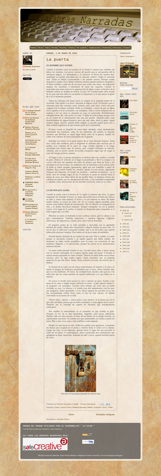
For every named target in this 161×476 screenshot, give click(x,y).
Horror (69, 407)
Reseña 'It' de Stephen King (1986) (134, 128)
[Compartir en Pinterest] (109, 404)
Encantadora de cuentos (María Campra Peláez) (31, 206)
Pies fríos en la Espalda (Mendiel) (32, 154)
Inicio (71, 414)
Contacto (126, 48)
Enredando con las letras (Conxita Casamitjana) (32, 142)
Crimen (57, 407)
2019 (125, 233)
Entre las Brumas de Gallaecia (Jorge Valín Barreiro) (32, 120)
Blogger (119, 455)
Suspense (97, 407)
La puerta (57, 59)
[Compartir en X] (105, 404)
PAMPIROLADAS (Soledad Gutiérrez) (31, 184)
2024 (125, 210)
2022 (125, 224)
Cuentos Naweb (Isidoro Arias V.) (31, 172)
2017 (125, 239)
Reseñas (63, 48)
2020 (125, 230)
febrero (127, 220)
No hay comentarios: (88, 404)
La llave (132, 157)
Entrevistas (117, 48)
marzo (127, 213)
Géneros (71, 48)
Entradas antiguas (105, 414)
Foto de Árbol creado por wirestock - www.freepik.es (42, 429)
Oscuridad (133, 100)
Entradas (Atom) (63, 419)
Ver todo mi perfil (29, 70)
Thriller (110, 407)
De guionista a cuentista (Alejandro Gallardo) (31, 192)
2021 (125, 227)
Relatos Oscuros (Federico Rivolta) (32, 128)
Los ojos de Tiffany (133, 181)
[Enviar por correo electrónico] (100, 404)
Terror (104, 407)
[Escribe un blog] (103, 404)
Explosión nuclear (133, 170)
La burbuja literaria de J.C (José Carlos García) (32, 112)
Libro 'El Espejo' (127, 63)
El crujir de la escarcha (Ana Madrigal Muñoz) (32, 160)
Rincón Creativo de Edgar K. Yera (33, 167)
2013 (125, 251)
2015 (125, 245)
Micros (40, 48)
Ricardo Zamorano (32, 66)
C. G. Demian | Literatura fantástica (31, 221)
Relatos (33, 48)
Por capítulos (82, 48)
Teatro (47, 48)
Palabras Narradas (79, 407)
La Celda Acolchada (29, 200)
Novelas (54, 48)
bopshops (96, 455)
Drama (63, 407)
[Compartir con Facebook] (107, 404)
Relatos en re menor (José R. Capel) (31, 134)
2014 (125, 248)
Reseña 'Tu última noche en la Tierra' (134, 139)
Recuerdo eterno (133, 113)
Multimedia (106, 48)
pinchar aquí (95, 394)
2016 (125, 242)
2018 (125, 236)
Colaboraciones (95, 48)
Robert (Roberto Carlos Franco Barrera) (31, 214)
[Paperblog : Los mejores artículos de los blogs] (88, 443)
